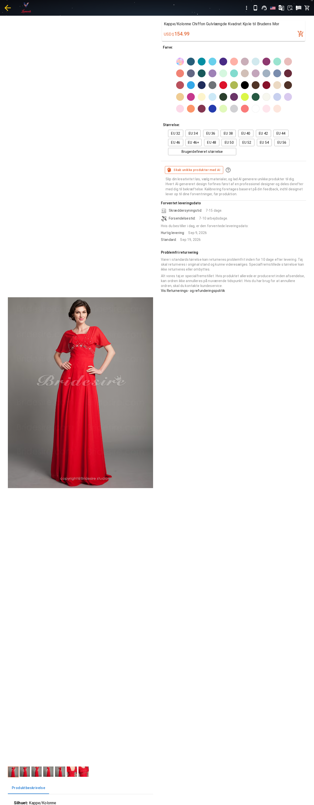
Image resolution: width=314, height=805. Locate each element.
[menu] (246, 8)
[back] (7, 7)
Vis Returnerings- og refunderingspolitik (193, 291)
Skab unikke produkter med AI (196, 170)
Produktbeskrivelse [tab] (28, 788)
